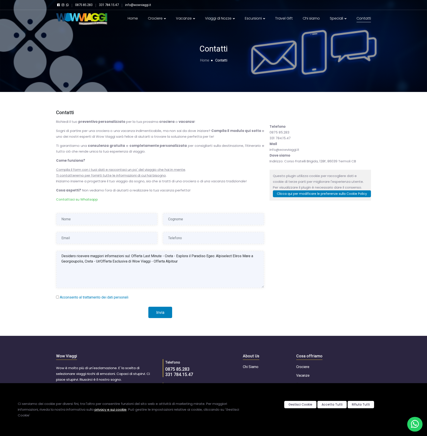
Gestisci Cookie (300, 404)
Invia (160, 312)
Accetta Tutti (332, 404)
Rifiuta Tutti (361, 404)
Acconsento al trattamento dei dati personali (94, 297)
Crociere (155, 18)
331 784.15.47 (179, 374)
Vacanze (184, 18)
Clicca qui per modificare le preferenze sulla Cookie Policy (322, 193)
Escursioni (254, 18)
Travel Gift (284, 18)
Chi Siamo (250, 367)
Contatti (364, 18)
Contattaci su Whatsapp (77, 199)
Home (133, 18)
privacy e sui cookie (111, 409)
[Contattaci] (415, 424)
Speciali (337, 18)
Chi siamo (311, 18)
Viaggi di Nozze (218, 18)
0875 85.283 (177, 369)
